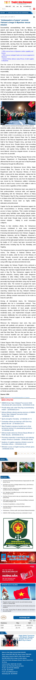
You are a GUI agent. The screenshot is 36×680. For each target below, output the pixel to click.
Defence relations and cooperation (18, 12)
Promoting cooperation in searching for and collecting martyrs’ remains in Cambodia (18, 438)
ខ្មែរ (21, 6)
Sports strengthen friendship (17, 419)
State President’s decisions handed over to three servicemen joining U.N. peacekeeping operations (17, 428)
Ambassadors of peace (22, 397)
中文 (14, 6)
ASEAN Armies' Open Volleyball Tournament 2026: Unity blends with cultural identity (18, 404)
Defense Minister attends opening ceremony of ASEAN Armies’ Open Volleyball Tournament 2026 (18, 414)
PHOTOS (2, 459)
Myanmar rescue (10, 397)
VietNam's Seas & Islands (9, 585)
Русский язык (27, 6)
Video (2, 633)
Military (2, 12)
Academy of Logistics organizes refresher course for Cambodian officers (17, 443)
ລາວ (17, 6)
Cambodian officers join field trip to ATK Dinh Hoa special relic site (17, 422)
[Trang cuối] (34, 453)
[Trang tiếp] (31, 453)
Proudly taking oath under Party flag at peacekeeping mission (18, 408)
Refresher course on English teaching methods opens (18, 448)
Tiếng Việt (8, 6)
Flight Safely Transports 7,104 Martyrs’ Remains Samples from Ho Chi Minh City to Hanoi (26, 638)
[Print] (34, 17)
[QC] (18, 557)
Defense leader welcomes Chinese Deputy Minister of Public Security (18, 434)
